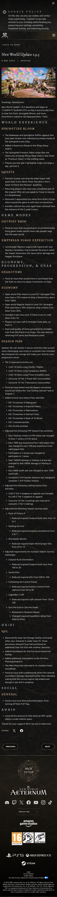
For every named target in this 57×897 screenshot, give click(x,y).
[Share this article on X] (14, 730)
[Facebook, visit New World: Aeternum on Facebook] (29, 802)
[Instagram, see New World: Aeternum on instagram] (43, 802)
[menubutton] (54, 35)
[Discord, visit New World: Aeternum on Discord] (7, 802)
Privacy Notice (28, 874)
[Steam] (28, 863)
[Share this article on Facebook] (21, 730)
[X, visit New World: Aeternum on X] (21, 802)
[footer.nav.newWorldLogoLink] (28, 794)
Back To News (11, 45)
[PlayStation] (15, 855)
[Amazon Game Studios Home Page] (28, 823)
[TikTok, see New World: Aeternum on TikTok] (50, 802)
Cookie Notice (28, 876)
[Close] (53, 3)
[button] (28, 82)
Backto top (28, 770)
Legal (28, 872)
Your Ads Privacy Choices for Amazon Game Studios (26, 878)
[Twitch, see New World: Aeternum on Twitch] (14, 802)
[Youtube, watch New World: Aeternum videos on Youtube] (36, 802)
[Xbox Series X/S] (38, 855)
